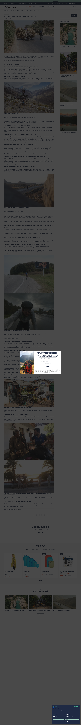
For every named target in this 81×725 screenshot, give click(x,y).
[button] (55, 706)
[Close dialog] (60, 352)
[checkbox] (67, 714)
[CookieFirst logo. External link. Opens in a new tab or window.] (53, 707)
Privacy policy (76, 706)
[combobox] (47, 361)
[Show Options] (54, 361)
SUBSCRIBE (47, 366)
